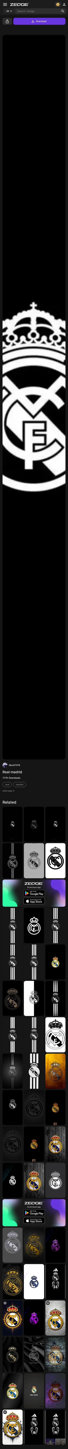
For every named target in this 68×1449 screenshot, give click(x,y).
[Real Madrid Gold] (55, 1107)
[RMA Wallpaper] (34, 1318)
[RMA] (34, 1034)
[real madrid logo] (34, 1390)
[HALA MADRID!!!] (13, 1427)
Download (41, 21)
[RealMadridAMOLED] (55, 824)
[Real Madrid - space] (55, 1245)
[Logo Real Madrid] (55, 998)
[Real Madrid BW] (13, 925)
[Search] (62, 11)
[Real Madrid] (34, 824)
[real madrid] (34, 1071)
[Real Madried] (55, 925)
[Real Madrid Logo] (55, 962)
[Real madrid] (34, 1180)
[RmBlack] (13, 824)
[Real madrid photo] (13, 1281)
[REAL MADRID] (55, 860)
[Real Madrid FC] (13, 860)
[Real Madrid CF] (55, 1071)
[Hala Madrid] (34, 1354)
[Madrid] (34, 962)
